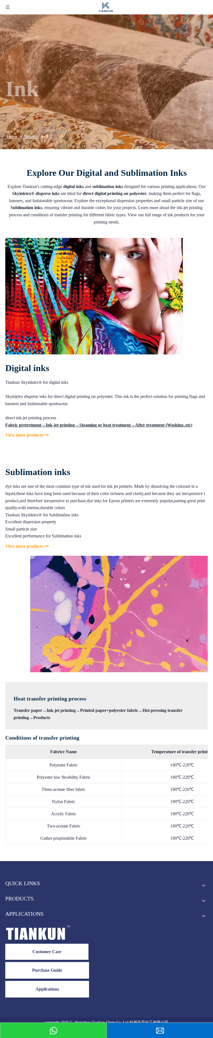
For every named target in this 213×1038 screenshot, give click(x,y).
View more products (27, 435)
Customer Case (46, 951)
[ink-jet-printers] (119, 614)
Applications (47, 989)
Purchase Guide (47, 970)
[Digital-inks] (94, 296)
